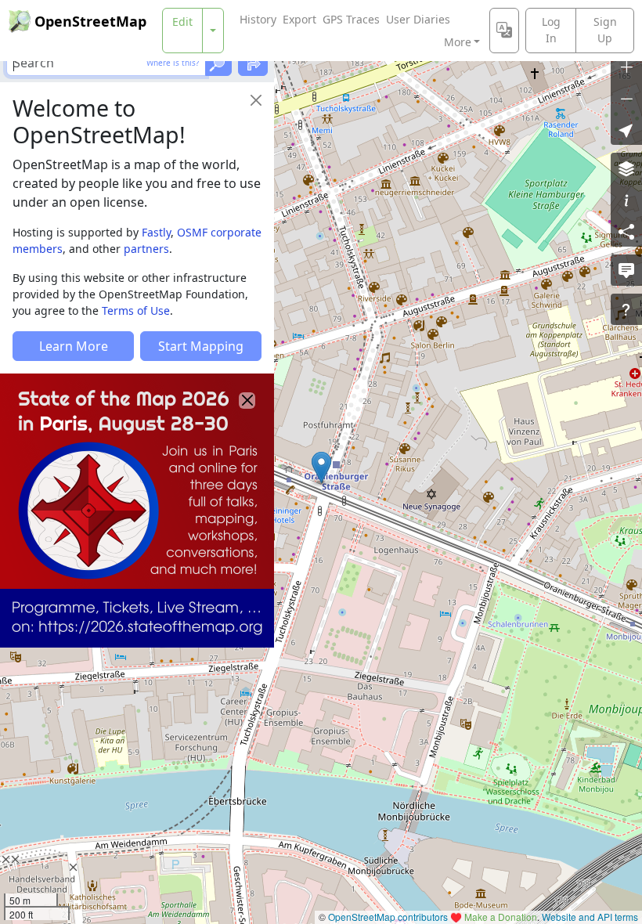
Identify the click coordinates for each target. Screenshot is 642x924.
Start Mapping (200, 346)
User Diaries (418, 19)
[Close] (256, 100)
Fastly (156, 232)
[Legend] (626, 199)
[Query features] (626, 309)
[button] (321, 467)
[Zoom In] (626, 66)
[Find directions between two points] (253, 62)
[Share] (626, 231)
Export (299, 19)
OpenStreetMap (90, 21)
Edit (182, 21)
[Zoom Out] (626, 98)
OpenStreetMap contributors (388, 916)
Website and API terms (590, 916)
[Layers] (626, 168)
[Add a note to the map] (626, 270)
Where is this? (172, 62)
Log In (551, 29)
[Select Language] (504, 30)
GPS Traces (351, 19)
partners (146, 248)
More (457, 41)
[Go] (218, 62)
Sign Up (605, 29)
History (258, 19)
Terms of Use (136, 310)
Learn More (73, 346)
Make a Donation (500, 916)
